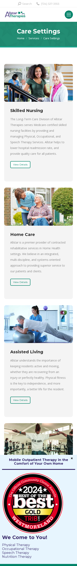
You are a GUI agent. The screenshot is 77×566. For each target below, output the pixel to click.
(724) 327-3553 (50, 3)
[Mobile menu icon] (69, 14)
